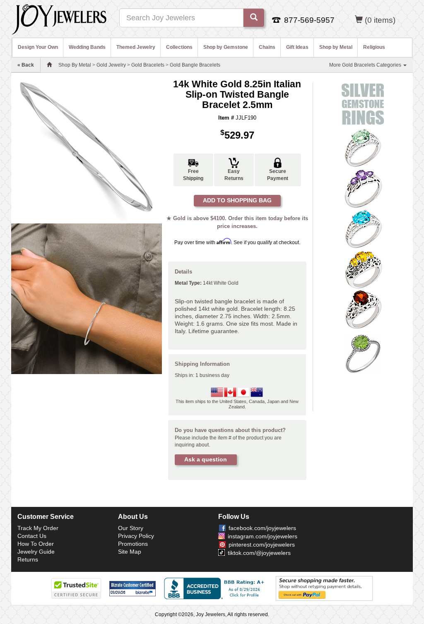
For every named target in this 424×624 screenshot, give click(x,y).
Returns (27, 559)
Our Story (130, 528)
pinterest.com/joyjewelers (262, 544)
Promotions (133, 543)
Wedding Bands (87, 47)
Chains (267, 47)
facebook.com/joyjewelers (262, 528)
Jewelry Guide (36, 551)
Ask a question (205, 459)
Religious (374, 47)
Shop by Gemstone (225, 47)
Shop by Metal (335, 47)
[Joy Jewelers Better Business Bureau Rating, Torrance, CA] (215, 588)
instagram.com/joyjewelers (262, 536)
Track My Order (37, 528)
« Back (25, 65)
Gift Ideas (297, 47)
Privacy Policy (136, 536)
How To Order (35, 543)
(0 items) (380, 20)
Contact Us (31, 536)
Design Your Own (38, 47)
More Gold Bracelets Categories (365, 65)
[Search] (254, 17)
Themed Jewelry (135, 47)
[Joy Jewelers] (59, 18)
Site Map (129, 551)
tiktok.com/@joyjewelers (259, 553)
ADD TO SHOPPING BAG (237, 200)
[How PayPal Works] (324, 588)
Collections (179, 47)
